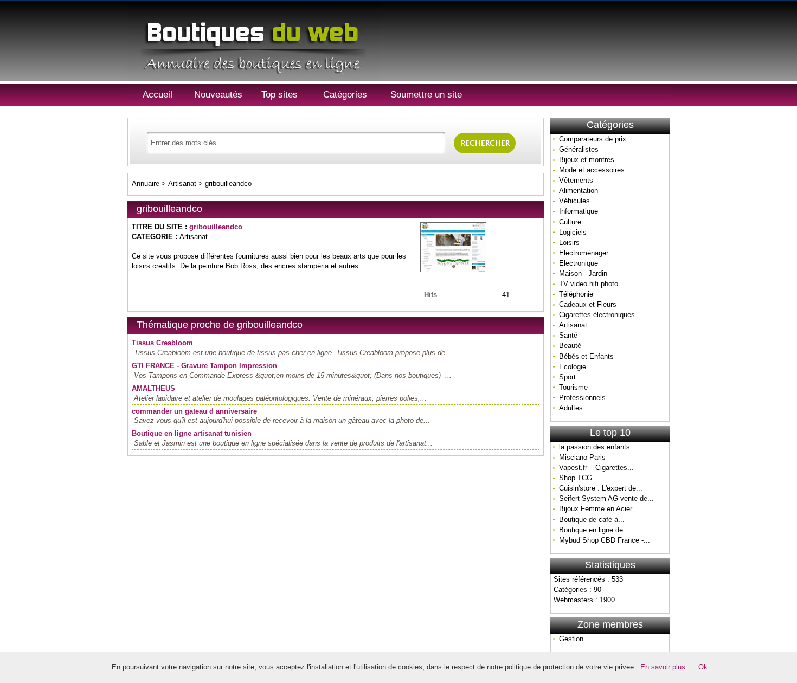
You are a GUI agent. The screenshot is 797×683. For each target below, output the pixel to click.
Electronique (578, 263)
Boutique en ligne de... (594, 530)
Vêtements (576, 180)
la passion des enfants (594, 447)
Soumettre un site (426, 94)
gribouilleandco (228, 183)
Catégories (345, 94)
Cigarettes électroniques (597, 315)
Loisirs (569, 243)
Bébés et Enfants (586, 356)
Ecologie (572, 367)
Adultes (571, 408)
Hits (430, 295)
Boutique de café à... (592, 520)
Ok (703, 667)
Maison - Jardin (583, 273)
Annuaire (145, 183)
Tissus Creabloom (162, 343)
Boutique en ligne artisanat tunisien (192, 433)
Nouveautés (218, 94)
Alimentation (578, 190)
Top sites (279, 94)
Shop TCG (575, 478)
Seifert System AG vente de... (606, 498)
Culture (570, 222)
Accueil (157, 94)
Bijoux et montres (586, 160)
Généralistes (579, 149)
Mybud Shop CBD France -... (604, 540)
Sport (567, 377)
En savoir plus (662, 667)
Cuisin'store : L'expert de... (600, 488)
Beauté (570, 346)
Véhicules (574, 201)
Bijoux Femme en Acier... (598, 509)
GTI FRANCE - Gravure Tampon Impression (204, 366)
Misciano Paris (582, 457)
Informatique (578, 211)
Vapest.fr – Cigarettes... (596, 467)
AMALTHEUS (153, 388)
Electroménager (583, 253)
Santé (568, 335)
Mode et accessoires (592, 170)
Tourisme (573, 387)
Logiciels (573, 232)
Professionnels (582, 398)
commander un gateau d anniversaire (194, 411)
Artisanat (573, 325)
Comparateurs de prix (592, 139)
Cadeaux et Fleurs (587, 304)
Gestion (571, 639)
